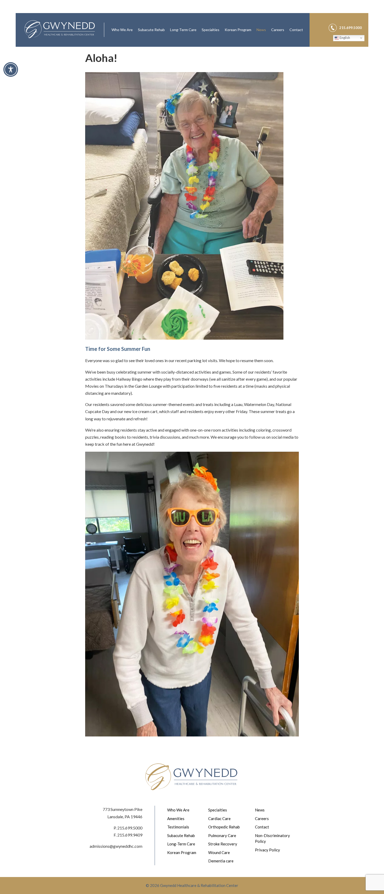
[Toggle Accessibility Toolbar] (11, 69)
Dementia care (221, 860)
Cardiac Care (219, 818)
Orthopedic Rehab (224, 827)
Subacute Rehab (151, 29)
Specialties (210, 29)
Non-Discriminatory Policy (272, 838)
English (344, 38)
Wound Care (219, 852)
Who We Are (122, 29)
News (261, 29)
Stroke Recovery (222, 843)
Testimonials (178, 827)
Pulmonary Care (222, 835)
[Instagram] (353, 20)
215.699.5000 (129, 827)
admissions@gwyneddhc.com (116, 846)
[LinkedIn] (360, 20)
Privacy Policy (267, 849)
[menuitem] (122, 30)
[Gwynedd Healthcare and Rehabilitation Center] (60, 30)
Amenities (175, 818)
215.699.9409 (129, 834)
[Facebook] (347, 20)
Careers (277, 29)
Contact (296, 29)
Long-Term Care (183, 29)
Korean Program (238, 29)
